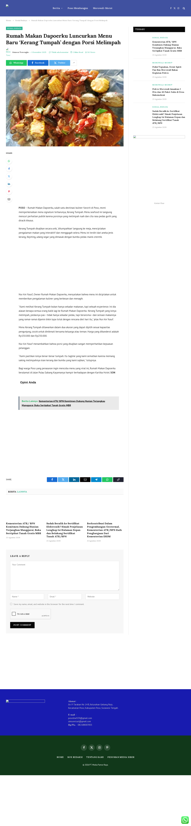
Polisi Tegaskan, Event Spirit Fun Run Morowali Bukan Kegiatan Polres (166, 70)
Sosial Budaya (14, 28)
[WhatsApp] (9, 161)
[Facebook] (9, 169)
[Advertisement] (73, 176)
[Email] (9, 199)
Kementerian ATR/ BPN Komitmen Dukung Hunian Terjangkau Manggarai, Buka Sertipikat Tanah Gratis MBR (23, 528)
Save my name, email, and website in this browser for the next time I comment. (49, 604)
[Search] (183, 8)
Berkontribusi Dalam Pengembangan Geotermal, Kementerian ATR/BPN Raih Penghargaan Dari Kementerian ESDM (104, 530)
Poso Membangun (78, 8)
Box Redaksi (75, 757)
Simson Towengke (20, 52)
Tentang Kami (95, 757)
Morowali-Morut (102, 8)
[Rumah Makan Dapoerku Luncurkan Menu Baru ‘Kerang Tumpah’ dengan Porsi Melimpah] (65, 107)
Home (60, 757)
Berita (56, 8)
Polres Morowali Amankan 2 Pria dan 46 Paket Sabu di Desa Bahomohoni (168, 92)
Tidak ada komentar (59, 52)
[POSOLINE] (25, 8)
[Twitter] (9, 176)
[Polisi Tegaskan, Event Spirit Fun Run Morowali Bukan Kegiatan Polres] (141, 66)
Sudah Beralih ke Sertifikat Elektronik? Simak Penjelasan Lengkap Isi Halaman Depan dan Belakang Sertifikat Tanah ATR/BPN (64, 530)
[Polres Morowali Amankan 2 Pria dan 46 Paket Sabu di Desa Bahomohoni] (141, 89)
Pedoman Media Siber (120, 757)
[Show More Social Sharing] (74, 63)
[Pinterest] (9, 191)
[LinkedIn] (9, 184)
